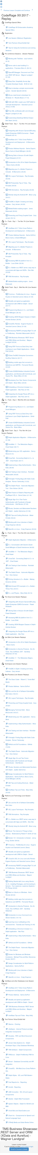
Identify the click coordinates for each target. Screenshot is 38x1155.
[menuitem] (1, 5)
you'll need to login (27, 1146)
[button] (1, 2)
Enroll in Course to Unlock (19, 1149)
